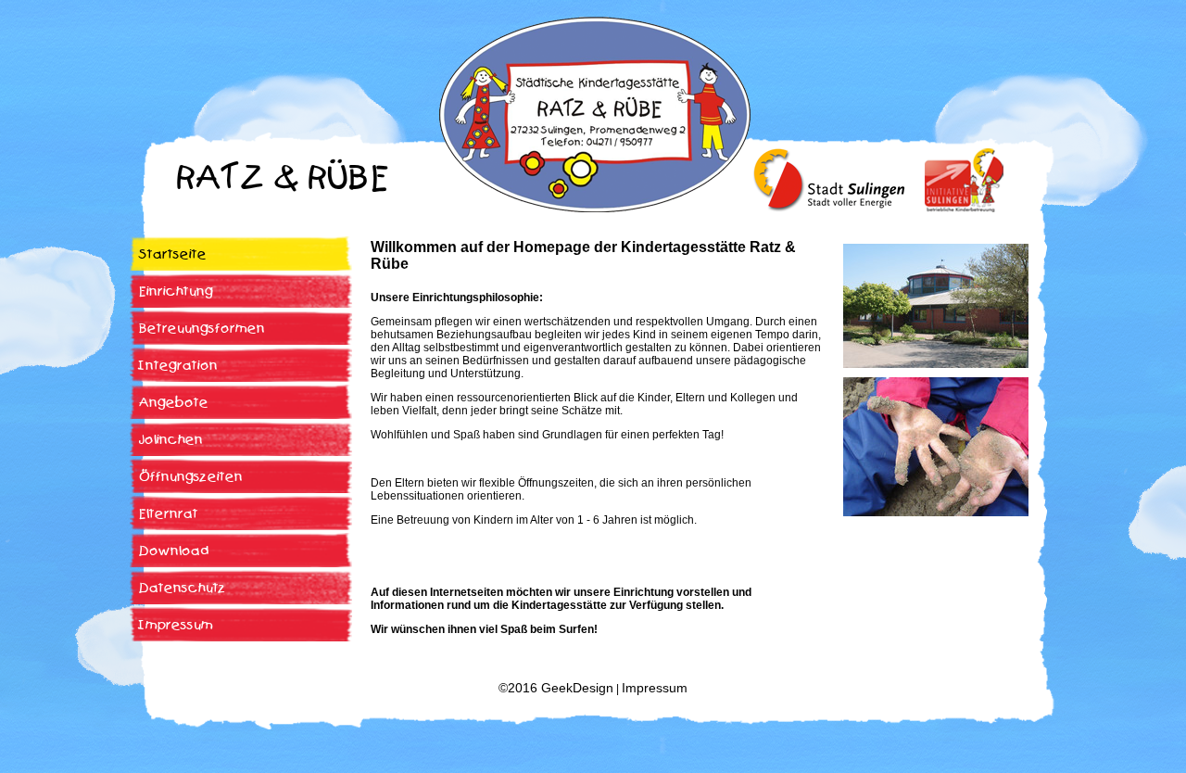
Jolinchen (171, 440)
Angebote (173, 403)
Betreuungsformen (202, 329)
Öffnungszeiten (191, 477)
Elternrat (168, 514)
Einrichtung (176, 291)
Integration (178, 366)
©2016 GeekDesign (555, 687)
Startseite (173, 254)
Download (173, 551)
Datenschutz (182, 588)
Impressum (176, 625)
